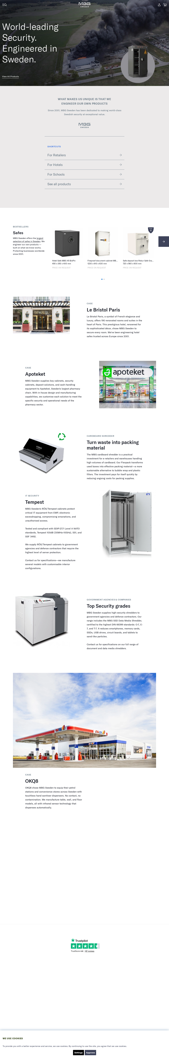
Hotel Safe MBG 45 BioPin (64, 260)
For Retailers (56, 155)
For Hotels (55, 165)
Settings (78, 1052)
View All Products (10, 76)
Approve (90, 1052)
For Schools (56, 174)
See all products (59, 184)
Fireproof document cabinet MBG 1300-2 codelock (110, 260)
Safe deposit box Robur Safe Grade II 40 (141, 260)
